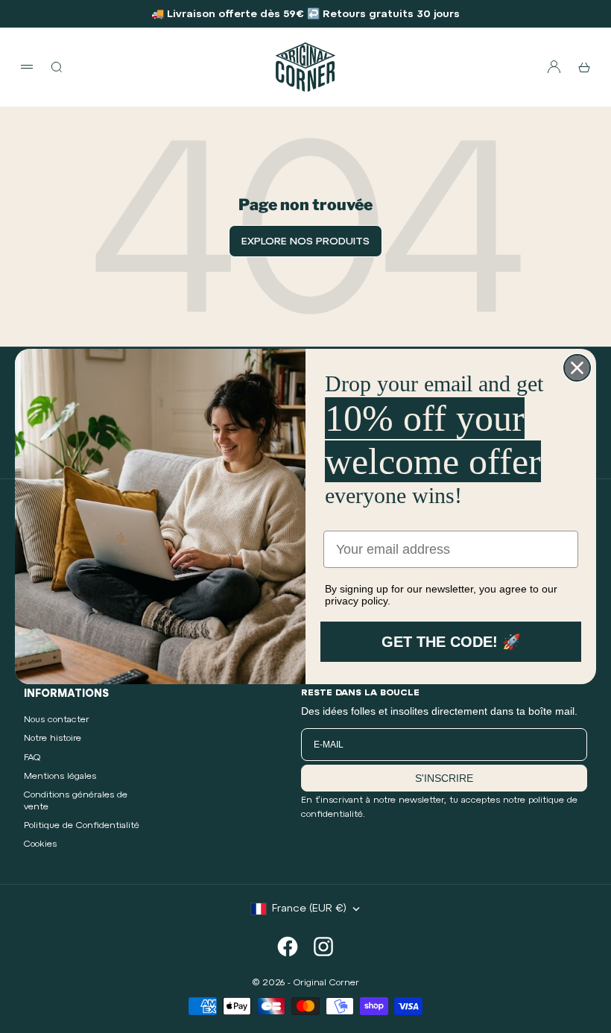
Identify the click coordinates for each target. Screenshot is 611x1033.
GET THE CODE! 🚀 (451, 642)
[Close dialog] (577, 368)
